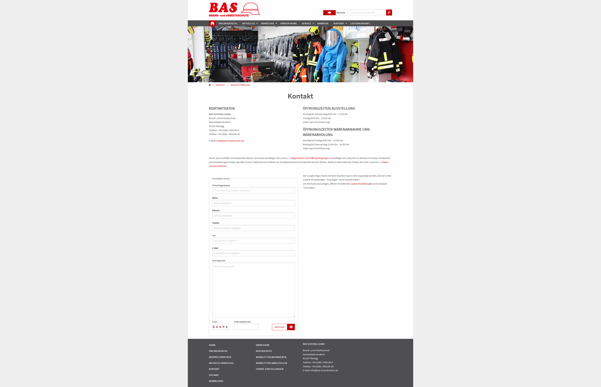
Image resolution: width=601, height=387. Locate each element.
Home (212, 344)
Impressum (262, 344)
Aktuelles (248, 23)
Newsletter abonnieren (271, 357)
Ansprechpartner (220, 357)
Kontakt (339, 23)
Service (306, 23)
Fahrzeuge (267, 23)
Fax (213, 235)
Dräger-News (288, 23)
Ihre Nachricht (218, 260)
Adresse (216, 210)
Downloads (216, 380)
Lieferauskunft (360, 23)
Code (214, 321)
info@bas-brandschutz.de (230, 140)
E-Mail (215, 248)
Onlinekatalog (227, 23)
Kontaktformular (240, 85)
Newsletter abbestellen (271, 362)
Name (215, 197)
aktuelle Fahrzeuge (221, 362)
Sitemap (214, 375)
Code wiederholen (242, 321)
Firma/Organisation (221, 185)
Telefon (215, 223)
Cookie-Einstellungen (361, 183)
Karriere (323, 23)
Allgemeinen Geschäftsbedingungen (310, 158)
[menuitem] (212, 23)
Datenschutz (264, 350)
